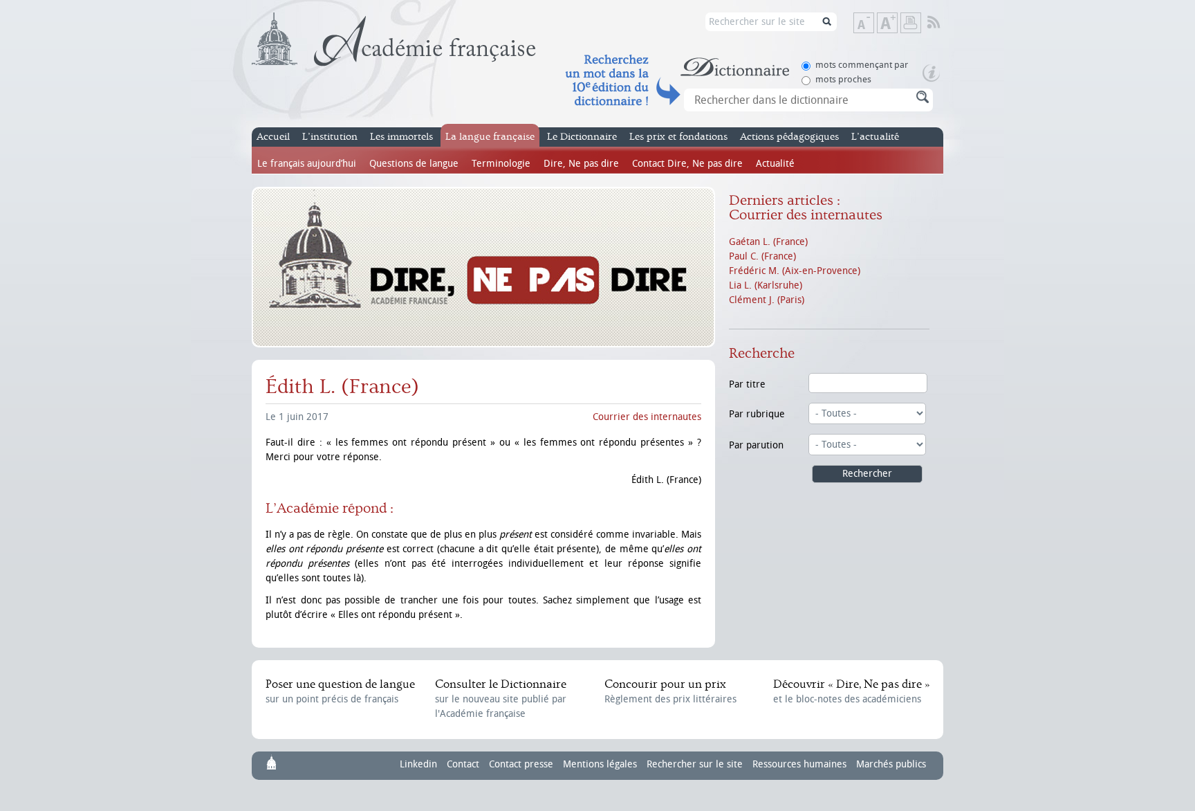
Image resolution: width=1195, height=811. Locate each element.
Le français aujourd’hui (306, 164)
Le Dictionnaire (582, 137)
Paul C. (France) (762, 256)
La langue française (490, 137)
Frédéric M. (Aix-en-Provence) (794, 271)
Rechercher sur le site (695, 764)
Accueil (273, 137)
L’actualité (875, 137)
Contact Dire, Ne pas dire (687, 164)
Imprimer (910, 22)
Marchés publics (891, 764)
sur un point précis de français (340, 691)
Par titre (747, 384)
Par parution (756, 445)
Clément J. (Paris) (766, 300)
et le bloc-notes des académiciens (851, 691)
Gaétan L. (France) (768, 242)
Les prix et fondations (678, 137)
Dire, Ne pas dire (581, 164)
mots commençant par (861, 65)
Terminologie (501, 164)
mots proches (843, 79)
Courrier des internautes (647, 417)
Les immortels (401, 137)
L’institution (330, 137)
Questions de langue (413, 164)
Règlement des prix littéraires (670, 691)
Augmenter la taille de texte (897, 24)
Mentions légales (600, 764)
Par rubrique (757, 414)
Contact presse (521, 764)
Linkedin (418, 764)
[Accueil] (394, 39)
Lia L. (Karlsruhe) (765, 285)
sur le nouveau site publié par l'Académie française (500, 698)
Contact (463, 764)
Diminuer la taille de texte (873, 24)
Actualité (775, 164)
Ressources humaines (799, 764)
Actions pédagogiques (789, 137)
